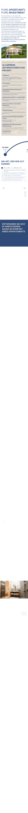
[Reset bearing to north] (25, 196)
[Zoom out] (25, 194)
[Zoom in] (25, 192)
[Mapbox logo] (4, 214)
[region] (14, 203)
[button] (4, 188)
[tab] (5, 168)
